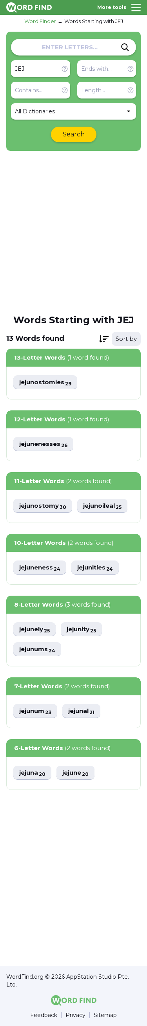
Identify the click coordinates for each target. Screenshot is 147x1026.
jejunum (35, 711)
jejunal (81, 711)
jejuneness (39, 568)
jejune (75, 773)
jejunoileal (102, 506)
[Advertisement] (73, 232)
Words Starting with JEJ (93, 21)
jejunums (37, 649)
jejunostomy (42, 506)
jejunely (34, 629)
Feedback (43, 1015)
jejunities (95, 568)
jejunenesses (43, 444)
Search (74, 134)
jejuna (32, 773)
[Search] (125, 47)
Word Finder (40, 21)
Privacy (75, 1015)
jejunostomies (45, 382)
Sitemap (105, 1015)
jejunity (81, 629)
